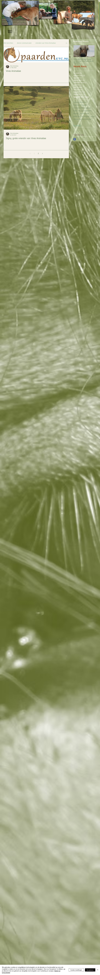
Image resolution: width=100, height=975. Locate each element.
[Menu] (10, 31)
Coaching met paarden (80, 105)
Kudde (75, 110)
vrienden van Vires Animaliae (45, 43)
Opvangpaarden (86, 110)
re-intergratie (85, 116)
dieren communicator (24, 43)
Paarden (76, 113)
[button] (66, 43)
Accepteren (90, 970)
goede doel (76, 116)
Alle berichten (8, 43)
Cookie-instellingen (76, 970)
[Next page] (42, 153)
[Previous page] (30, 153)
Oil (79, 110)
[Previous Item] (77, 51)
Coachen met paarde (79, 102)
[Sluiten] (97, 969)
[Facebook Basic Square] (75, 139)
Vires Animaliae (84, 113)
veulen (93, 116)
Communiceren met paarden (82, 108)
